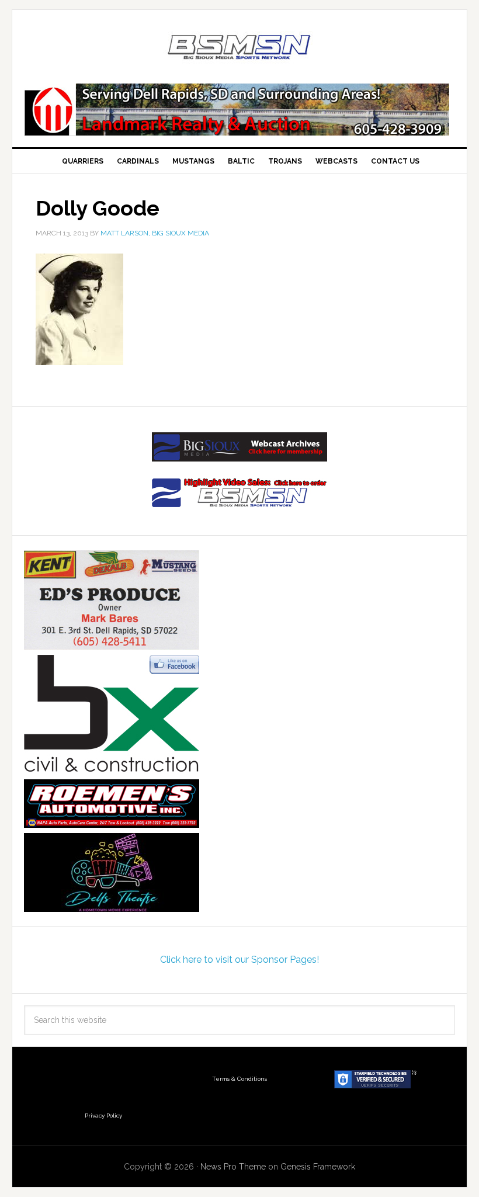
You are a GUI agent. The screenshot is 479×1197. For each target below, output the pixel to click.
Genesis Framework (317, 1166)
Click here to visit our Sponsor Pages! (239, 959)
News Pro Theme (233, 1166)
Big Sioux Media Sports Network (239, 48)
